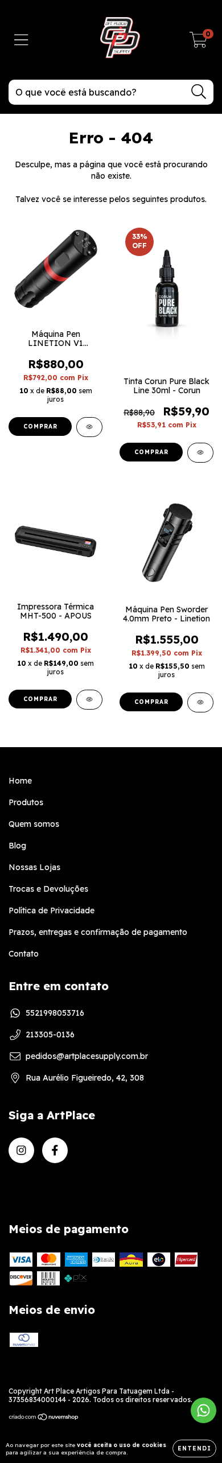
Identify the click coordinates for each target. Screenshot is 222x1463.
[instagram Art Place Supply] (21, 1150)
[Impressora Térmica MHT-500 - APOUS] (89, 700)
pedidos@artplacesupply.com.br (87, 1056)
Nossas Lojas (34, 867)
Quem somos (34, 824)
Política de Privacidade (51, 910)
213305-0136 (50, 1034)
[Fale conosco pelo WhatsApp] (203, 1410)
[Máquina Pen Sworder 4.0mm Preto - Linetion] (200, 702)
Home (20, 781)
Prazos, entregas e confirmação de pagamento (98, 932)
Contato (24, 954)
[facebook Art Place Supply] (55, 1150)
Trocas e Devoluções (48, 889)
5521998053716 (55, 1013)
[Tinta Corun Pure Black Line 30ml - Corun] (200, 453)
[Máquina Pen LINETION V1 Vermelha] (89, 427)
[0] (198, 43)
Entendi (194, 1448)
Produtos (26, 802)
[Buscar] (199, 92)
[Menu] (21, 40)
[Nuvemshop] (44, 1418)
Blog (17, 845)
